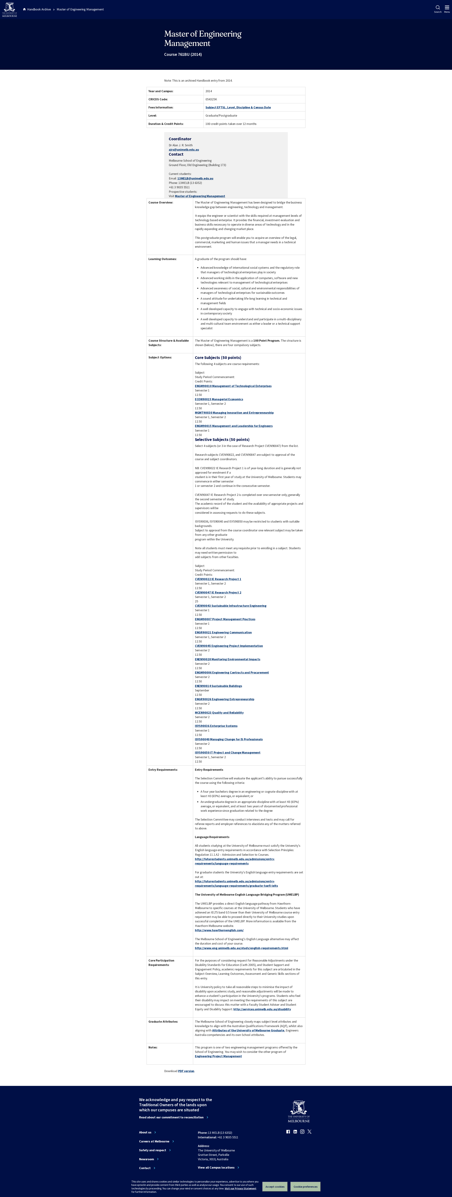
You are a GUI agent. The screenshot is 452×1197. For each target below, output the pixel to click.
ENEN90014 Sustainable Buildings (218, 686)
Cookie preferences (305, 1186)
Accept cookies (275, 1186)
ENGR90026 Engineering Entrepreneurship (224, 699)
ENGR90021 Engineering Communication (223, 632)
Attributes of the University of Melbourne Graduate (248, 1030)
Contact (145, 1168)
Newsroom (146, 1159)
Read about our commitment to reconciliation (171, 1117)
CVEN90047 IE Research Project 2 (218, 592)
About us (145, 1132)
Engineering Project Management (218, 1056)
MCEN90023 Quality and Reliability (219, 712)
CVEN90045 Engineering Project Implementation (229, 646)
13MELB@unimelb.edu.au (195, 178)
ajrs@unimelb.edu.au (184, 149)
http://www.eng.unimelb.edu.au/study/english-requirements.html (241, 948)
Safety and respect (152, 1150)
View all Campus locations (216, 1167)
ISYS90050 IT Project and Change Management (227, 752)
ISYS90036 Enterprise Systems (216, 726)
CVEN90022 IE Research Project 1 (218, 579)
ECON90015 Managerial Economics (219, 399)
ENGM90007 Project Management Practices (225, 619)
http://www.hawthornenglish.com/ (219, 930)
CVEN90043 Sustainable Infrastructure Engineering (231, 606)
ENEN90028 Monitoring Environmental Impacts (227, 659)
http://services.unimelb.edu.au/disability (262, 1009)
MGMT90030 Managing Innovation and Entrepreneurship (234, 413)
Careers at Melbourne (154, 1141)
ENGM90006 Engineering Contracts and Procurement (232, 672)
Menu (447, 11)
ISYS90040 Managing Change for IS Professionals (229, 739)
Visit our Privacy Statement (240, 1188)
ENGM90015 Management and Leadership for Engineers (234, 426)
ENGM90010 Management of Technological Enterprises (233, 386)
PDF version (186, 1071)
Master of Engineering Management (200, 196)
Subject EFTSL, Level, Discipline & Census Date (238, 107)
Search (437, 11)
